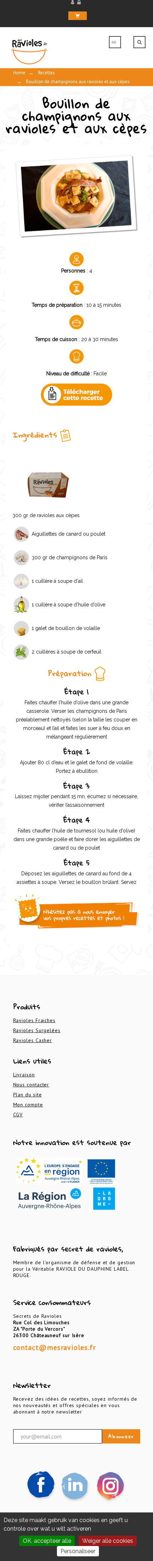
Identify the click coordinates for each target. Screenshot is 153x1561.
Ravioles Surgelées (36, 1030)
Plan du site (27, 1094)
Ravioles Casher (32, 1040)
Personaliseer (77, 1551)
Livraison (24, 1074)
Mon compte (28, 1104)
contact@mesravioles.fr (54, 1347)
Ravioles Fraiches (34, 1020)
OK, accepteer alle (47, 1540)
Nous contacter (31, 1084)
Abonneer (121, 1436)
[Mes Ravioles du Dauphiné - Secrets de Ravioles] (52, 51)
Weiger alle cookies (107, 1540)
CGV (18, 1114)
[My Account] (73, 2)
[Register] (80, 2)
